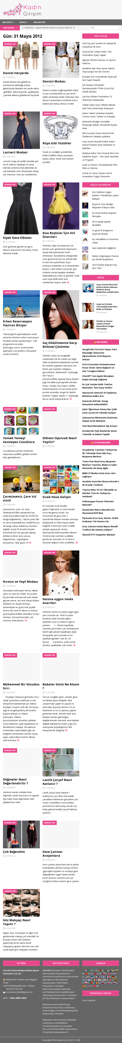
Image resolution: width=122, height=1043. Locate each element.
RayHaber (102, 342)
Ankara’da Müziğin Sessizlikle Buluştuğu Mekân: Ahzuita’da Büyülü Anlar (99, 125)
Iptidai (57, 989)
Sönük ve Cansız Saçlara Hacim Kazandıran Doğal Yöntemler (105, 325)
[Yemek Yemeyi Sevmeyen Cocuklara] (21, 421)
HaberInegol (48, 995)
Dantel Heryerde (16, 73)
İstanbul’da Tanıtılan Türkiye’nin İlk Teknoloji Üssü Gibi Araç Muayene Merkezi (99, 453)
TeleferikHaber (68, 970)
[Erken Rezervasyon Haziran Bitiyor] (21, 304)
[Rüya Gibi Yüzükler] (61, 125)
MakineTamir (48, 989)
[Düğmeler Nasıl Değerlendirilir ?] (21, 762)
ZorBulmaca (69, 1007)
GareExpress (48, 1023)
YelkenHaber (62, 982)
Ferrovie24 (47, 1029)
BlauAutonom (56, 1026)
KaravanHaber (49, 982)
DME (62, 1029)
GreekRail (67, 1026)
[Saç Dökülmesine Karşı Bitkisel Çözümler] (61, 314)
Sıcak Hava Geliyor (57, 497)
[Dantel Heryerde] (21, 56)
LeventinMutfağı (62, 1010)
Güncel (23, 22)
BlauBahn (72, 1019)
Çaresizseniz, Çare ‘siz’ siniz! (20, 498)
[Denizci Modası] (61, 60)
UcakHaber (59, 986)
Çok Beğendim (14, 852)
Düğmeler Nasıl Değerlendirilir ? (15, 781)
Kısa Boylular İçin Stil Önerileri (59, 235)
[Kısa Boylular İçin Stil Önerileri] (61, 206)
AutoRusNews (71, 1029)
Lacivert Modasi (15, 152)
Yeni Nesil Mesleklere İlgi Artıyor (99, 426)
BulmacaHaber (68, 998)
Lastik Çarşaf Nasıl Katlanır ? (57, 782)
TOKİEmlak (58, 1013)
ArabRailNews (61, 1023)
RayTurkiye (59, 1007)
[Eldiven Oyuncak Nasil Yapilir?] (61, 421)
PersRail (46, 1026)
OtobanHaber (60, 995)
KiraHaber (72, 995)
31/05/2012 (10, 77)
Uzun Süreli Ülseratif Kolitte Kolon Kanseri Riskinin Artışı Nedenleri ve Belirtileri (98, 145)
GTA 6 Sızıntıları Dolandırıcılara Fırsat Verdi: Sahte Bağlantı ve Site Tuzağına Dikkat (98, 368)
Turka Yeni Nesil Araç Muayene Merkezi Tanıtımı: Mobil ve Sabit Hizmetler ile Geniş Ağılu (99, 465)
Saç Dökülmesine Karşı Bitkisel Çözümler (60, 345)
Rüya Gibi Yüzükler (57, 143)
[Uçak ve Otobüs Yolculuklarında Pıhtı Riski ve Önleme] (88, 307)
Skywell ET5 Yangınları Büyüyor (98, 534)
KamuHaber (48, 986)
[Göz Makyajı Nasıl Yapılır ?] (21, 903)
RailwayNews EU (61, 1032)
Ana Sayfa (7, 22)
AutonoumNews (60, 1019)
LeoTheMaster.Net (51, 992)
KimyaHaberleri (63, 973)
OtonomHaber (102, 442)
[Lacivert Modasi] (21, 130)
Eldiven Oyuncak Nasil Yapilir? (60, 440)
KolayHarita (48, 1007)
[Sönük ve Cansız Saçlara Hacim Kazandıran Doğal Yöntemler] (88, 324)
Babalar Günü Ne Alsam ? (61, 686)
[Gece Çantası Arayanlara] (61, 834)
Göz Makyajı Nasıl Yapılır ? (16, 922)
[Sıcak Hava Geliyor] (61, 479)
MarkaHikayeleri (53, 998)
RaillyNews (47, 1019)
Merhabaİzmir (61, 979)
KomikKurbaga (63, 1004)
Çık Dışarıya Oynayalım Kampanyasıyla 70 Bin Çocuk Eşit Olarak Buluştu (98, 88)
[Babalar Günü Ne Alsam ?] (61, 667)
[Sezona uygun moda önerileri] (61, 573)
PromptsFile (48, 1032)
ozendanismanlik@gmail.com (19, 992)
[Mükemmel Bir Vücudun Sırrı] (21, 667)
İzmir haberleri (89, 1000)
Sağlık (100, 277)
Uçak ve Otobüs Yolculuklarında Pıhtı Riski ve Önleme (106, 307)
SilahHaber (66, 989)
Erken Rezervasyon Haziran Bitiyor (17, 323)
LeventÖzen (48, 976)
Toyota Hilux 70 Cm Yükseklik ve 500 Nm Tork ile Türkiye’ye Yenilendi (99, 493)
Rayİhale (74, 1010)
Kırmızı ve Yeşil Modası (20, 582)
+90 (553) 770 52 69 (14, 989)
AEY (44, 998)
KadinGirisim (59, 976)
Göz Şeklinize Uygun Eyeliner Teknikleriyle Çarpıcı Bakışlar (105, 195)
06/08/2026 (103, 312)
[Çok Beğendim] (21, 834)
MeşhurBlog (48, 1013)
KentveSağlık (48, 1010)
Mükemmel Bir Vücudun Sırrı (21, 686)
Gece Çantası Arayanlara (52, 854)
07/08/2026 (103, 295)
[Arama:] (104, 27)
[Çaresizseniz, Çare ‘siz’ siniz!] (21, 479)
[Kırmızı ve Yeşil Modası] (21, 564)
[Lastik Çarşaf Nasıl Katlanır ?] (61, 762)
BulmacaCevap (49, 1004)
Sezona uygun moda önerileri (58, 601)
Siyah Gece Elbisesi (17, 238)
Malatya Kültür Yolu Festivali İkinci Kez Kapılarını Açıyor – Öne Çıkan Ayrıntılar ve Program (100, 156)
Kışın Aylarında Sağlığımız (104, 248)
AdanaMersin (49, 979)
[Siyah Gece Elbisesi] (21, 208)
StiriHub (56, 1029)
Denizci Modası (54, 81)
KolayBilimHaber (67, 992)
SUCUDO (47, 970)
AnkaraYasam (72, 976)
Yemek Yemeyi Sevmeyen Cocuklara (19, 440)
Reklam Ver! (39, 22)
